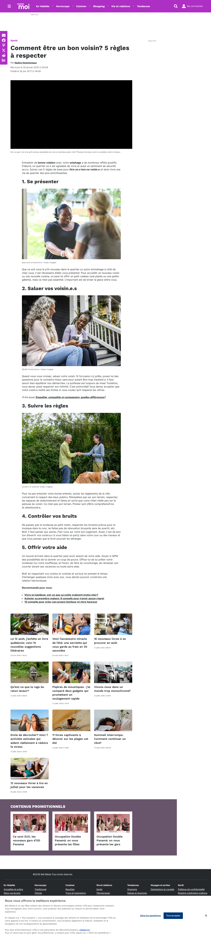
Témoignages (103, 893)
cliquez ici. (84, 930)
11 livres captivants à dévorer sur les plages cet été (70, 738)
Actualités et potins (13, 889)
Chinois (38, 893)
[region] (105, 916)
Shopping (99, 6)
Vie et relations (120, 6)
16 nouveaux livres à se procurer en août (110, 640)
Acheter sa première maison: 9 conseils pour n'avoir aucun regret (64, 598)
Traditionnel (40, 889)
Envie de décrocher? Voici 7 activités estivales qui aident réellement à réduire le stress (29, 740)
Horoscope (62, 6)
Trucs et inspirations (75, 893)
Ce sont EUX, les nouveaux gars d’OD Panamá (26, 840)
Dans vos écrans (12, 893)
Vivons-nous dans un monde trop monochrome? (112, 688)
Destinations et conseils (162, 889)
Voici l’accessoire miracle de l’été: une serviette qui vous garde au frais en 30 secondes (69, 644)
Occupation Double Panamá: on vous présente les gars (109, 840)
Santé (14, 40)
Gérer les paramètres (150, 915)
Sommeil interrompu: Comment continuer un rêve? (110, 738)
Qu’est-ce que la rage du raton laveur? (27, 688)
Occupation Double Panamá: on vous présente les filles (68, 840)
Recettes (69, 889)
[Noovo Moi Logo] (23, 6)
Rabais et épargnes (137, 893)
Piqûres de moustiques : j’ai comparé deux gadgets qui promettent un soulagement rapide (71, 692)
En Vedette (42, 6)
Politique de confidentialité (191, 889)
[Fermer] (206, 915)
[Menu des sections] (9, 6)
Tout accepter (173, 915)
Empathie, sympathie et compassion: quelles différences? (71, 397)
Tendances (143, 6)
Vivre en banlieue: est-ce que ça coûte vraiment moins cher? (61, 594)
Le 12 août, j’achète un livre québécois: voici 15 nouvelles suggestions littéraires (29, 644)
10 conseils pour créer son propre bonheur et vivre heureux (60, 601)
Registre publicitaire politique (192, 893)
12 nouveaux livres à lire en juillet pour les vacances (29, 785)
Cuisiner (81, 6)
